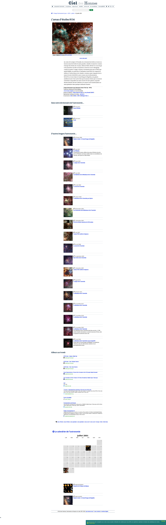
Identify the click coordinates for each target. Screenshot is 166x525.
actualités (81, 6)
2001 (69, 13)
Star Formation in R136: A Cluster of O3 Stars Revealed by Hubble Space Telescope (81, 377)
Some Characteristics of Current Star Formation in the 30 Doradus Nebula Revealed (80, 372)
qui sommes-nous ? (90, 511)
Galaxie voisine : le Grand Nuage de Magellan (84, 139)
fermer (163, 521)
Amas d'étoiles (76, 108)
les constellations (93, 6)
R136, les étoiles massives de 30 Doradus (83, 222)
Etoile (74, 120)
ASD (71, 95)
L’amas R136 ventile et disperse (80, 234)
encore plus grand (83, 58)
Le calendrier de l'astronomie (67, 431)
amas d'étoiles (60, 421)
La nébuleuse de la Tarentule (80, 293)
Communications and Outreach (70, 403)
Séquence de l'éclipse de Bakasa (81, 486)
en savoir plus (91, 523)
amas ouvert (87, 421)
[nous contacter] (113, 6)
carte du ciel (86, 6)
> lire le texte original (68, 91)
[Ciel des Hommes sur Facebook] (106, 6)
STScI (61, 55)
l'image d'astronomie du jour (60, 13)
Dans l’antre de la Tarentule (79, 257)
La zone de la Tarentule (78, 186)
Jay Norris (82, 94)
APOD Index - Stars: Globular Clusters (71, 361)
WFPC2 (66, 55)
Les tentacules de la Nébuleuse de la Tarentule (84, 210)
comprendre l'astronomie (59, 6)
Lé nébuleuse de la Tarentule (80, 305)
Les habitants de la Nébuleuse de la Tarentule (84, 174)
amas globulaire (74, 421)
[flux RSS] (111, 6)
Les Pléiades (76, 151)
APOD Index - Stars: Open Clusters (71, 367)
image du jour (75, 6)
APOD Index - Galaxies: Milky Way (70, 356)
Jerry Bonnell (87, 92)
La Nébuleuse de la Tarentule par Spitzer (83, 198)
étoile (101, 421)
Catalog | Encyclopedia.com (69, 410)
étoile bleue (105, 421)
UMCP (92, 92)
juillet (73, 13)
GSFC (78, 95)
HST (68, 55)
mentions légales (104, 511)
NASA (71, 55)
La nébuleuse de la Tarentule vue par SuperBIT (84, 341)
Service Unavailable (67, 397)
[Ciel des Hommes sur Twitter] (109, 6)
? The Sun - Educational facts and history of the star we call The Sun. (77, 389)
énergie (97, 421)
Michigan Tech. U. (85, 95)
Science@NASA (101, 6)
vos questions (68, 6)
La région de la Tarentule (79, 162)
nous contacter (98, 511)
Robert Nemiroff (76, 92)
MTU (82, 92)
